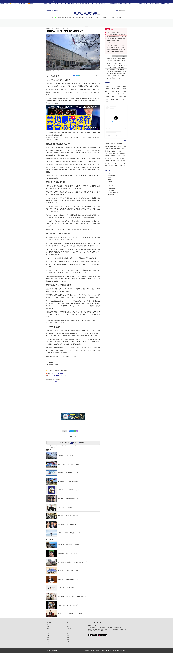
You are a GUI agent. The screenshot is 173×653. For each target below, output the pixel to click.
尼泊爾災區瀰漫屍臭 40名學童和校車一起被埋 (117, 63)
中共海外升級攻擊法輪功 (113, 192)
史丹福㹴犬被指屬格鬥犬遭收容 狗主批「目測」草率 (116, 32)
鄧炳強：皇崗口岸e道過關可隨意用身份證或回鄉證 (117, 71)
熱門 (66, 17)
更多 (123, 99)
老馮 (125, 96)
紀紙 (110, 17)
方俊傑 (124, 86)
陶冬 (107, 99)
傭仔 (113, 94)
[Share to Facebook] (74, 75)
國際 (77, 17)
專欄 (87, 17)
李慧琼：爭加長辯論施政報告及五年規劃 (115, 45)
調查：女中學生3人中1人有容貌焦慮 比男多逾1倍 (117, 38)
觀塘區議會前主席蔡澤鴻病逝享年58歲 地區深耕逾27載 (117, 36)
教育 (117, 17)
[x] (97, 622)
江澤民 (75, 446)
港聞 (70, 17)
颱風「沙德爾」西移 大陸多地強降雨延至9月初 (117, 74)
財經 (80, 17)
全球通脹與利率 (111, 175)
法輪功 (66, 446)
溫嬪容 (112, 99)
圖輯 (68, 639)
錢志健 (107, 88)
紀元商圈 (116, 10)
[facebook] (91, 622)
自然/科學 (105, 17)
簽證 (48, 447)
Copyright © (110, 650)
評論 (90, 17)
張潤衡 (117, 94)
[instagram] (89, 622)
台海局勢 (110, 177)
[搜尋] (126, 10)
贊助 (111, 10)
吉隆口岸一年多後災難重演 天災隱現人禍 (117, 65)
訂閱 (79, 442)
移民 (80, 446)
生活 (94, 17)
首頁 (53, 17)
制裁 (62, 446)
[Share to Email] (81, 75)
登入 (71, 442)
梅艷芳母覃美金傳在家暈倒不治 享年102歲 (116, 49)
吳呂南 (118, 88)
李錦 (123, 94)
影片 (48, 624)
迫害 (71, 446)
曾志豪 (107, 86)
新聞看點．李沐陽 (60, 28)
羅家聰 (124, 88)
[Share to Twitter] (76, 75)
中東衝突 (110, 181)
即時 (63, 17)
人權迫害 (94, 446)
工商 (68, 641)
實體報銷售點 (55, 10)
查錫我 (117, 99)
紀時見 (109, 173)
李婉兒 (113, 96)
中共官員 (52, 446)
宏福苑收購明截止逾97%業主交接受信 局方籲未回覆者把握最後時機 (117, 43)
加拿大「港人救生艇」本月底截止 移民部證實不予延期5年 (117, 59)
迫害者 (57, 446)
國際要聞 (48, 28)
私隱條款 (103, 650)
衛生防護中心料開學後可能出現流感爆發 (115, 40)
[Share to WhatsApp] (79, 75)
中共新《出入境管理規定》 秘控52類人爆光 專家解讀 (117, 76)
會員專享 (58, 17)
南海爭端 (110, 179)
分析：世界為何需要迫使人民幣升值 (115, 69)
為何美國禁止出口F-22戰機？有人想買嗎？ (116, 61)
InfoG (83, 17)
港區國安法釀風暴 (112, 188)
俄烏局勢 (110, 183)
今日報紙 (49, 622)
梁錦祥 (113, 88)
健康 (97, 17)
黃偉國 (107, 91)
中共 (89, 446)
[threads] (94, 622)
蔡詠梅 (124, 91)
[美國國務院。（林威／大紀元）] (73, 52)
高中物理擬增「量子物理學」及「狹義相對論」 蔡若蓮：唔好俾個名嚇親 (116, 47)
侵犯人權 (84, 446)
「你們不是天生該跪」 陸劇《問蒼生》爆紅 (117, 67)
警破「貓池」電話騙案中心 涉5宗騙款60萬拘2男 (117, 34)
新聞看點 (53, 447)
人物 (48, 643)
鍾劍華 (113, 86)
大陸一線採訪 (111, 190)
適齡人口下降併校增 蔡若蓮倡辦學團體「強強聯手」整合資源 (117, 51)
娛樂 (120, 17)
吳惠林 (107, 96)
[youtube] (100, 622)
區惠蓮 (107, 101)
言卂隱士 (119, 96)
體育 (113, 17)
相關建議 (87, 650)
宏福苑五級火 (111, 194)
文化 (101, 17)
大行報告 (110, 187)
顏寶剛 (113, 91)
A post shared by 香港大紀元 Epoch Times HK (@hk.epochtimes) (120, 135)
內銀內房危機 (111, 185)
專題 (48, 639)
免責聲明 (98, 650)
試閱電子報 (48, 10)
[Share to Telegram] (78, 75)
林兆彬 (107, 94)
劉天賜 (118, 86)
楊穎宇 (118, 91)
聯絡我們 (92, 650)
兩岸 (73, 17)
